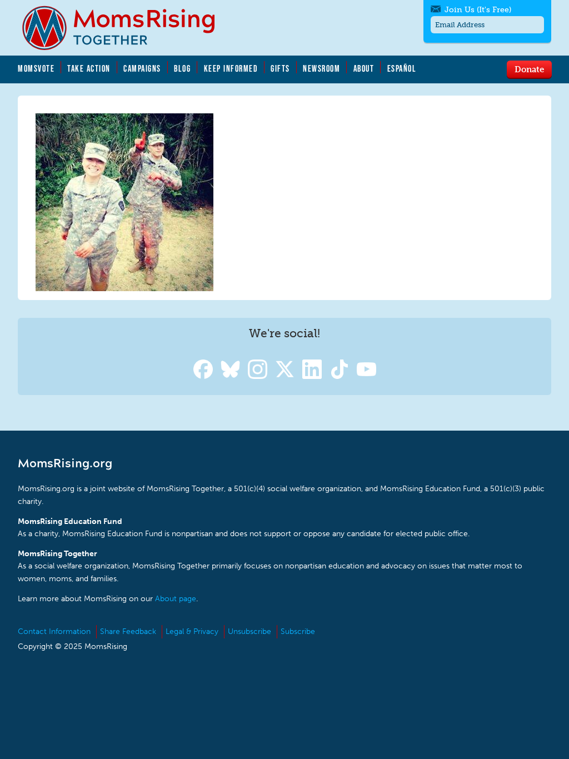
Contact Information (54, 631)
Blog (182, 68)
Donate (529, 69)
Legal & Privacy (192, 631)
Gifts (280, 68)
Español (402, 68)
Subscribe (298, 631)
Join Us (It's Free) (478, 9)
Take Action (89, 68)
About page (175, 598)
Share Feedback (128, 631)
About (364, 68)
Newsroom (321, 68)
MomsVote (36, 68)
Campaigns (142, 68)
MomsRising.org (126, 28)
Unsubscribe (249, 631)
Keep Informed (231, 68)
